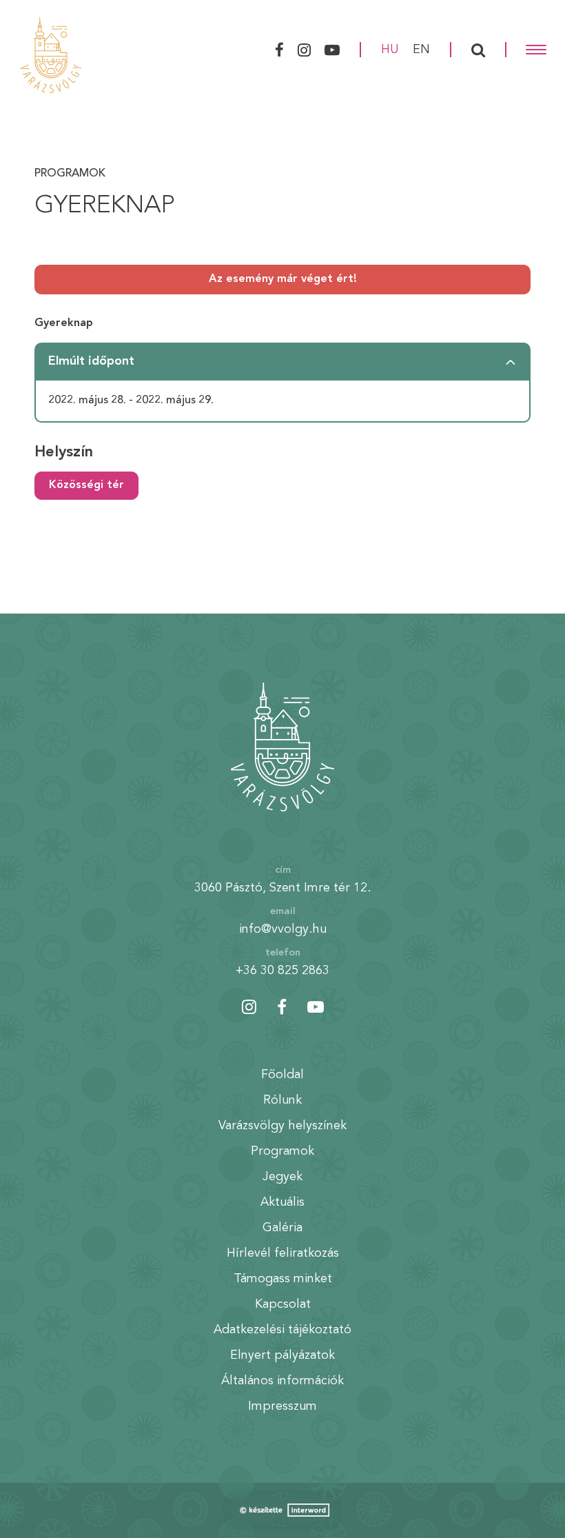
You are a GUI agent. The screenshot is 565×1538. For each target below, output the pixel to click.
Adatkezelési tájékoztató (282, 1330)
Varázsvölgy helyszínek (282, 1126)
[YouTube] (334, 50)
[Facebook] (278, 50)
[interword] (282, 1510)
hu (390, 49)
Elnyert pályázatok (282, 1355)
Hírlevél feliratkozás (283, 1253)
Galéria (282, 1228)
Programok (69, 173)
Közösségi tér (86, 485)
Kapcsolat (283, 1304)
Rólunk (282, 1100)
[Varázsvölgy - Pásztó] (51, 55)
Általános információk (282, 1381)
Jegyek (282, 1177)
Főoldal (282, 1075)
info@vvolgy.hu (283, 929)
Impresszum (282, 1406)
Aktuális (282, 1202)
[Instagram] (304, 50)
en (421, 49)
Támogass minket (283, 1279)
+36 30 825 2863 (282, 970)
